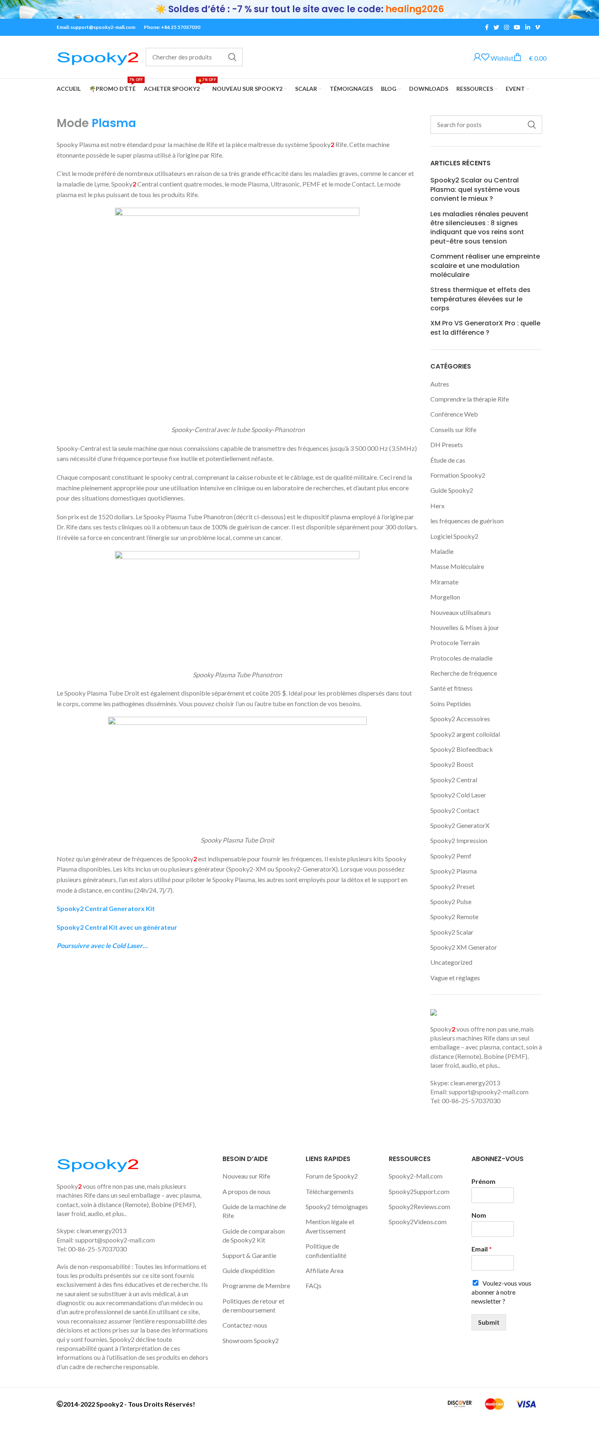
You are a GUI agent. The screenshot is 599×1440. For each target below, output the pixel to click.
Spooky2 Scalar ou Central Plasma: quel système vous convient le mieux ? (475, 189)
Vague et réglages (455, 977)
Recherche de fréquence (463, 673)
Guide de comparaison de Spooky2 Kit (253, 1235)
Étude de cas (447, 460)
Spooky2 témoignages (337, 1206)
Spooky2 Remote (454, 916)
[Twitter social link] (496, 27)
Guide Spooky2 (451, 490)
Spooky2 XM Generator (463, 947)
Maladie (442, 551)
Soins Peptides (450, 703)
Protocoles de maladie (461, 658)
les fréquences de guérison (467, 521)
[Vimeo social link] (537, 27)
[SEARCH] (232, 57)
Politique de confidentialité (326, 1250)
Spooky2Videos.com (418, 1221)
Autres (439, 384)
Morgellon (445, 597)
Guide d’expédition (248, 1270)
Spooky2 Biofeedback (461, 749)
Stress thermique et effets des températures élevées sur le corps (480, 299)
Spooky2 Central (453, 780)
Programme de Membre (256, 1285)
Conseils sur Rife (453, 429)
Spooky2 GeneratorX (459, 825)
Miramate (444, 582)
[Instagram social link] (506, 27)
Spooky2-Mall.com (416, 1176)
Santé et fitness (451, 688)
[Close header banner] (589, 9)
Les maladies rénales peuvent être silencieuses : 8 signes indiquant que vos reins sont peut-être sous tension (479, 228)
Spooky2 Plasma (453, 871)
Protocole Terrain (455, 642)
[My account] (477, 57)
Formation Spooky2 (457, 475)
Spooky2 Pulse (450, 901)
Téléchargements (330, 1191)
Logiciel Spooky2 (454, 536)
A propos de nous (246, 1191)
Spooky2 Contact (454, 810)
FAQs (314, 1285)
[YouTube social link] (517, 27)
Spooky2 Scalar (451, 932)
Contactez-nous (244, 1325)
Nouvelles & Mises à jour (464, 627)
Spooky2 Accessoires (460, 718)
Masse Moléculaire (457, 566)
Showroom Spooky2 (250, 1340)
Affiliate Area (325, 1270)
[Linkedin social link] (528, 27)
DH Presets (446, 444)
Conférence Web (454, 414)
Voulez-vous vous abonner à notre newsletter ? (501, 1292)
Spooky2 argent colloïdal (465, 734)
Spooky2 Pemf (450, 856)
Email (481, 1249)
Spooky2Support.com (419, 1191)
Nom (478, 1215)
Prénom (483, 1181)
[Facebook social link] (486, 27)
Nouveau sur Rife (246, 1176)
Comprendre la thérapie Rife (469, 399)
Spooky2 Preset (452, 886)
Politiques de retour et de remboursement (253, 1305)
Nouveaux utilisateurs (460, 612)
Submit (489, 1322)
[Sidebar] (10, 1430)
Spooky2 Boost (451, 764)
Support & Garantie (249, 1255)
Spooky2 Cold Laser (458, 795)
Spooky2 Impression (458, 840)
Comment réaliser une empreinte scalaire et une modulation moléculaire (485, 265)
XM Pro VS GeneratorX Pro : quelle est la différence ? (485, 328)
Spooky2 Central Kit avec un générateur (117, 927)
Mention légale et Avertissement (330, 1226)
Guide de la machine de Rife (254, 1211)
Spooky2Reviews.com (419, 1206)
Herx (437, 505)
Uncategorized (451, 962)
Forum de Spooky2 (332, 1176)
